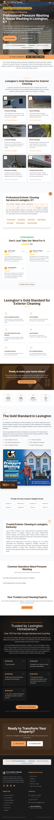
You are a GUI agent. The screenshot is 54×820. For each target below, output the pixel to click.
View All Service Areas (35, 786)
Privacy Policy (40, 817)
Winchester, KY (21, 507)
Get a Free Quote (10, 38)
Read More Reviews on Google (27, 284)
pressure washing (39, 204)
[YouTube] (14, 786)
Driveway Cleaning (20, 223)
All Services (7, 807)
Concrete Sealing (8, 802)
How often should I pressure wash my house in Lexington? (19, 578)
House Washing (21, 219)
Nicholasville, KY (20, 503)
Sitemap (6, 810)
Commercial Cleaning (35, 179)
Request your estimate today (27, 707)
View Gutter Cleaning (35, 150)
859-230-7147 (19, 743)
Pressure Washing (11, 219)
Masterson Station (34, 783)
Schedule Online (36, 743)
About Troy (7, 805)
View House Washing (34, 120)
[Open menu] (49, 2)
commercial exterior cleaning (27, 208)
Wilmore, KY (45, 507)
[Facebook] (4, 786)
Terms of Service (47, 817)
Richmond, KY (45, 503)
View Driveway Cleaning (10, 179)
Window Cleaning (41, 219)
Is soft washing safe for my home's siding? (14, 583)
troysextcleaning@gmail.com (38, 802)
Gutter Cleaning (31, 219)
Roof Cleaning (10, 223)
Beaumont (32, 781)
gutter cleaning (16, 206)
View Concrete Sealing (10, 150)
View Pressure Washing (10, 120)
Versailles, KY (8, 507)
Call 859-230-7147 (27, 38)
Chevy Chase (33, 776)
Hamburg (32, 778)
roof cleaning (35, 206)
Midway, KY (33, 507)
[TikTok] (11, 786)
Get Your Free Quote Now (27, 382)
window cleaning (26, 206)
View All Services (27, 607)
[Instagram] (7, 786)
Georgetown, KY (33, 503)
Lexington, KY (9, 503)
